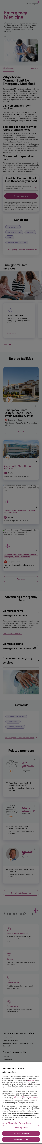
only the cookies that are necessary (26, 1097)
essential (31, 1080)
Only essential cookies (21, 1133)
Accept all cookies (21, 1139)
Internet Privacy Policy (10, 1123)
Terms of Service (25, 1123)
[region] (21, 1102)
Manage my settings (21, 1128)
